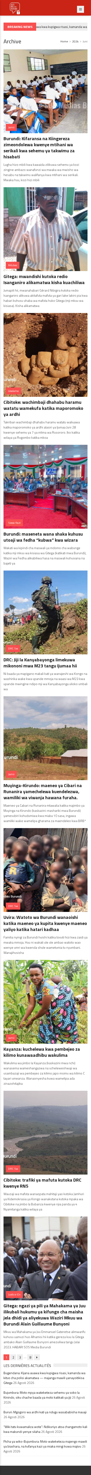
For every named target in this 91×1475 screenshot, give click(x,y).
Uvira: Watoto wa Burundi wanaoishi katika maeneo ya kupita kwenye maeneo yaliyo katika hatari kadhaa (45, 923)
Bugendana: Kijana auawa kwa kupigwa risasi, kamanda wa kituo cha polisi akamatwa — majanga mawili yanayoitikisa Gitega (44, 1377)
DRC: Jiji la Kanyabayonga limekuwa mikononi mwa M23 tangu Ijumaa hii (40, 662)
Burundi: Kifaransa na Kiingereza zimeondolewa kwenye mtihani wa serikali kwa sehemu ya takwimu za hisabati (39, 147)
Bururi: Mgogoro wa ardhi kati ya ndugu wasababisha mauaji (45, 1412)
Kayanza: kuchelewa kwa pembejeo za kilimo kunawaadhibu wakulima (42, 1052)
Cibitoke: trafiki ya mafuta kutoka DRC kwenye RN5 (42, 1183)
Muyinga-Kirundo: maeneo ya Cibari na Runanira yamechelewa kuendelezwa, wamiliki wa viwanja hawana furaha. (43, 791)
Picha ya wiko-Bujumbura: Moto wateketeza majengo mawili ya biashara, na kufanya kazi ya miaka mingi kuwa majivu (45, 1444)
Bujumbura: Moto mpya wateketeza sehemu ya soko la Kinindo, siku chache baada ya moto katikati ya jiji (42, 1395)
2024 (75, 41)
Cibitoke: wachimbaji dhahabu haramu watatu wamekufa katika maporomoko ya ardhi (43, 408)
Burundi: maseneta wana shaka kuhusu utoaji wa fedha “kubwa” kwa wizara (43, 537)
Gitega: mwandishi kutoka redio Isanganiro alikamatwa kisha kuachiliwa (44, 279)
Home (64, 41)
